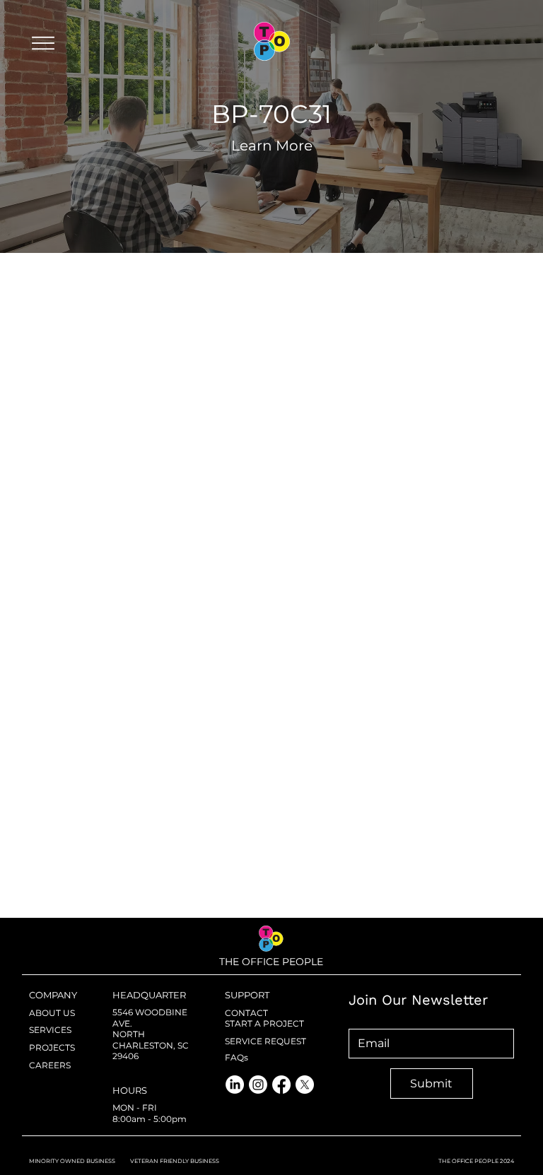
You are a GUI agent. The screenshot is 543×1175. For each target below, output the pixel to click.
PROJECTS (52, 1047)
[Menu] (43, 43)
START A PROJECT (264, 1023)
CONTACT (246, 1013)
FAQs (236, 1057)
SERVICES (50, 1030)
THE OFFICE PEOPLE (271, 961)
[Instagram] (258, 1084)
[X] (305, 1084)
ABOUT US (52, 1013)
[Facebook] (281, 1084)
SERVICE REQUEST (265, 1041)
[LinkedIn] (235, 1084)
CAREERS (50, 1065)
